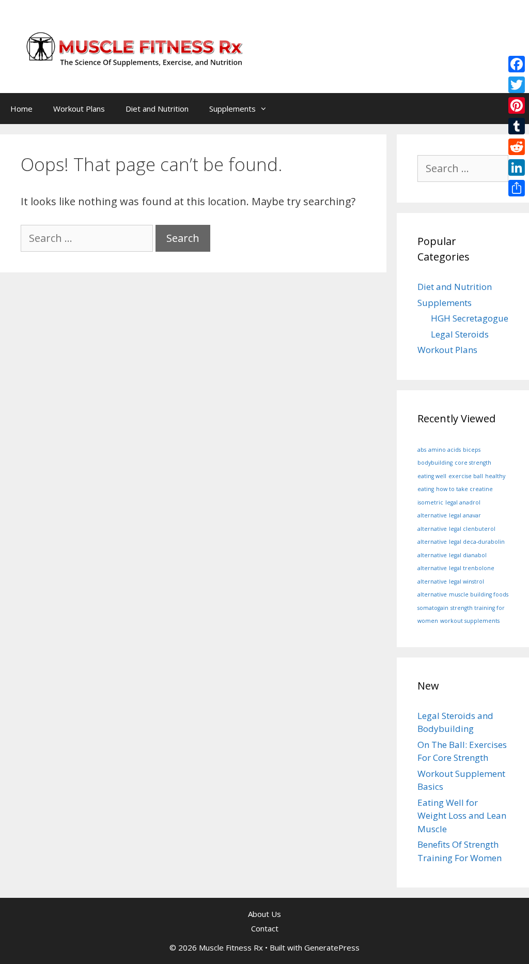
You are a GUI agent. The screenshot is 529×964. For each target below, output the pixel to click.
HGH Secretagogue (469, 318)
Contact (264, 928)
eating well (431, 476)
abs (421, 449)
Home (21, 108)
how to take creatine (464, 489)
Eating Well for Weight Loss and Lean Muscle (461, 816)
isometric (430, 502)
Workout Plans (79, 108)
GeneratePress (332, 947)
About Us (264, 914)
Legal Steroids (460, 334)
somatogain (432, 607)
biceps (471, 449)
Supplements (232, 108)
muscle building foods (478, 594)
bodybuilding (435, 462)
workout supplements (470, 620)
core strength (473, 462)
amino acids (444, 449)
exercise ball (465, 476)
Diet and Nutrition (157, 108)
